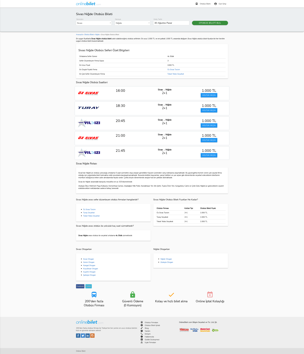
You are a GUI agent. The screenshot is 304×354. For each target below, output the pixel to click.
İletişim (148, 334)
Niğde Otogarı (166, 259)
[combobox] (94, 23)
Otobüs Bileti (203, 3)
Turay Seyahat (89, 212)
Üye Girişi (220, 3)
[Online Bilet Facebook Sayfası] (78, 337)
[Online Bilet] (88, 4)
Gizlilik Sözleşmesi (152, 339)
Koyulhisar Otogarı (90, 268)
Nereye (118, 19)
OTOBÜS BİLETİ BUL (210, 22)
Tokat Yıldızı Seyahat (175, 74)
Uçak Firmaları (150, 342)
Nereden (79, 19)
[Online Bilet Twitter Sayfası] (83, 337)
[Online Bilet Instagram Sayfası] (92, 337)
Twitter (88, 286)
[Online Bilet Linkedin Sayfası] (88, 337)
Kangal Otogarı (89, 265)
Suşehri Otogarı (89, 272)
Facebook (80, 286)
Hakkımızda (149, 337)
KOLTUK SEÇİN (209, 95)
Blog (147, 328)
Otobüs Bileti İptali (152, 325)
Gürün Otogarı (88, 262)
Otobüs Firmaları (151, 322)
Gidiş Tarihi (158, 19)
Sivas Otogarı (88, 259)
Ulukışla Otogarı (166, 262)
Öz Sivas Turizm (173, 69)
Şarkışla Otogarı (89, 275)
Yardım (147, 331)
